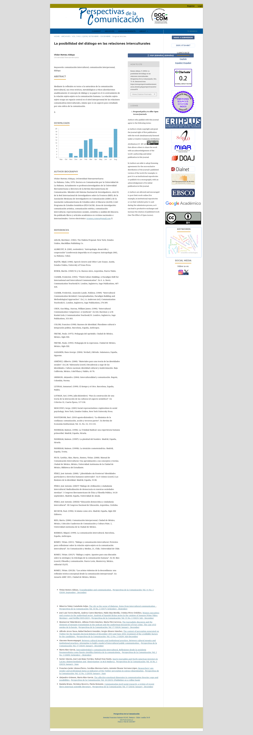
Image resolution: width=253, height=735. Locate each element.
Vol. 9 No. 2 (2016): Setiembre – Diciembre (91, 36)
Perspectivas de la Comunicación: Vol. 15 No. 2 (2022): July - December (122, 618)
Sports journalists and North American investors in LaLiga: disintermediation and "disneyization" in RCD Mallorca (108, 660)
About (142, 31)
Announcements (126, 31)
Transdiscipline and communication (95, 590)
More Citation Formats (141, 94)
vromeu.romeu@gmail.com (98, 218)
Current (96, 31)
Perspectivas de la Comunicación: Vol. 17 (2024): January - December (109, 627)
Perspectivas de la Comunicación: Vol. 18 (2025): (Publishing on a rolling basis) (105, 680)
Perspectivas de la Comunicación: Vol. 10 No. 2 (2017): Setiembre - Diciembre (93, 609)
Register (191, 6)
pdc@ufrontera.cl (126, 720)
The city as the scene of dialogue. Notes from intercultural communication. (122, 606)
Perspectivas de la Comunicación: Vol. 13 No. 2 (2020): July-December (107, 636)
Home (57, 36)
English (183, 59)
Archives (109, 31)
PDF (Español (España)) (162, 55)
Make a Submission (183, 37)
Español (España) (183, 63)
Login (200, 6)
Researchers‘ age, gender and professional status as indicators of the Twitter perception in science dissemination (106, 669)
